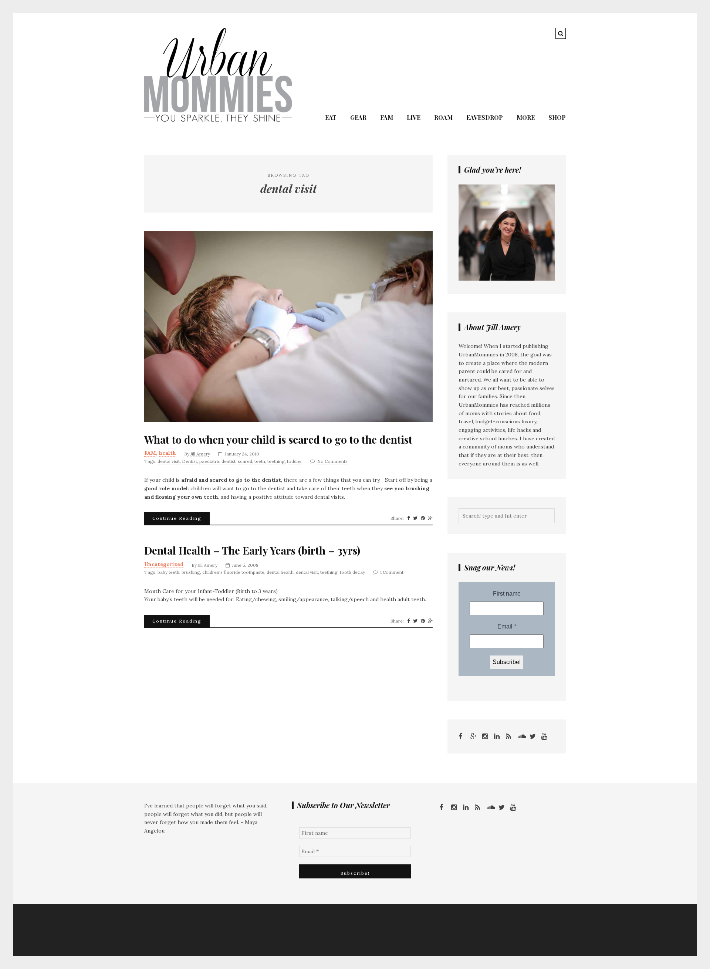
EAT (331, 117)
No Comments (332, 461)
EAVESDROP (484, 117)
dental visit (169, 461)
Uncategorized (163, 564)
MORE (526, 117)
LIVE (413, 117)
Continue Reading (177, 518)
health (167, 453)
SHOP (557, 117)
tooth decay (352, 572)
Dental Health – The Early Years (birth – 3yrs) (252, 550)
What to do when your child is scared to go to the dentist (278, 439)
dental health (280, 572)
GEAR (358, 117)
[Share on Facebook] (408, 518)
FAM (386, 117)
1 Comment (391, 572)
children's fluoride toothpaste (233, 572)
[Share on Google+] (430, 518)
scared (245, 461)
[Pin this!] (423, 518)
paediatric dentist (217, 461)
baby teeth (168, 572)
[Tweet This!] (415, 518)
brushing (191, 572)
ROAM (443, 117)
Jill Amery (200, 454)
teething (276, 461)
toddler (294, 461)
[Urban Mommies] (218, 120)
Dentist (189, 461)
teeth (259, 461)
